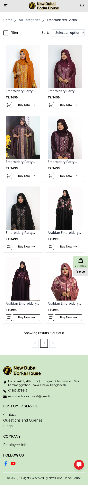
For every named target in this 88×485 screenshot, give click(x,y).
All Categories (29, 20)
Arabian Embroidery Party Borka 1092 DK (21, 304)
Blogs (8, 426)
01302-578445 (17, 391)
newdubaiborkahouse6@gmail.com (31, 397)
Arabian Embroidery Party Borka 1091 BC (63, 233)
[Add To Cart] (9, 105)
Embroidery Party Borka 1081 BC (19, 233)
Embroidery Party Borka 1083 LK (61, 91)
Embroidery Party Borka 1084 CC (19, 162)
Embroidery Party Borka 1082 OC (19, 91)
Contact (9, 414)
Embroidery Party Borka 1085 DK (61, 162)
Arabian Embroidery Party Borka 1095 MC (64, 304)
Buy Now (24, 105)
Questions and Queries (23, 420)
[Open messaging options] (79, 465)
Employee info (15, 445)
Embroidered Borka (62, 20)
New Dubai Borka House (65, 478)
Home (7, 20)
